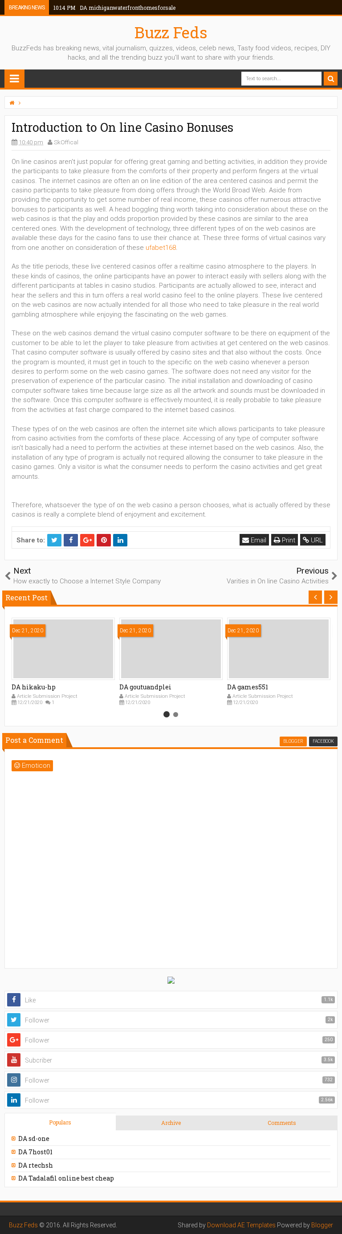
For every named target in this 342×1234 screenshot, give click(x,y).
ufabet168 (161, 248)
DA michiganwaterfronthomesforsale (114, 7)
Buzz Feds (171, 32)
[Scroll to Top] (331, 1218)
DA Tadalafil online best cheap (66, 1178)
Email (257, 540)
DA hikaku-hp (34, 687)
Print (287, 540)
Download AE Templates (241, 1225)
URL (316, 540)
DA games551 (247, 687)
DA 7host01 (35, 1152)
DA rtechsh (35, 1165)
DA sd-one (33, 1138)
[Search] (331, 79)
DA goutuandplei (145, 687)
